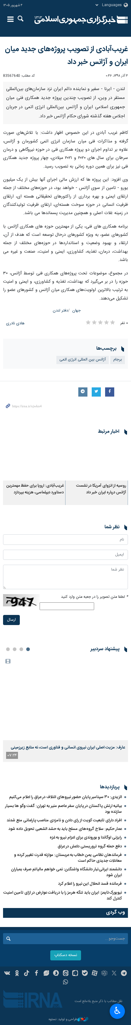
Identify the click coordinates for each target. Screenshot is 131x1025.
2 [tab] (21, 649)
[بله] (85, 974)
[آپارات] (94, 974)
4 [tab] (8, 649)
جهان (76, 310)
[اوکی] (17, 974)
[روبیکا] (104, 974)
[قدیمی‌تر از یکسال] (97, 460)
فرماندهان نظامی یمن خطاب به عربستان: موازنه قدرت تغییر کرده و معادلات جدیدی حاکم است (68, 858)
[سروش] (56, 974)
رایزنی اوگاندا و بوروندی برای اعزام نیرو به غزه (86, 837)
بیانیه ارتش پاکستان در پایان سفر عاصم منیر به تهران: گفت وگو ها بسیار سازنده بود (63, 809)
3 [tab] (14, 649)
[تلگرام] (124, 974)
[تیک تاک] (27, 974)
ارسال (11, 620)
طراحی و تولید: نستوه (63, 1019)
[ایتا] (66, 974)
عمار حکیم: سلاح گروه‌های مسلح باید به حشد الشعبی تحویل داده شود (65, 829)
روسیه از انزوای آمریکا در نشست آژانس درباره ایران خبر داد (101, 489)
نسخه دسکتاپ (65, 955)
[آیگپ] (75, 974)
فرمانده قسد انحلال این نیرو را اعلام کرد (90, 883)
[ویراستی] (46, 974)
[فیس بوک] (36, 974)
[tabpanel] (65, 709)
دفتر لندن (60, 310)
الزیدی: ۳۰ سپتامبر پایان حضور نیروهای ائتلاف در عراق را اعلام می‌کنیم (65, 797)
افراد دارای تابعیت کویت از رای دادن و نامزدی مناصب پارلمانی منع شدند (64, 820)
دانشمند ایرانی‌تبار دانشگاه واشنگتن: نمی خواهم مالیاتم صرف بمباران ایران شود (66, 872)
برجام (117, 359)
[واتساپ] (66, 983)
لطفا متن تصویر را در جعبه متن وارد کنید (94, 597)
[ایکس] (114, 974)
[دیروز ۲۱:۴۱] (65, 698)
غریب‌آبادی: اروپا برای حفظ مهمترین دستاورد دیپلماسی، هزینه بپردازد (35, 489)
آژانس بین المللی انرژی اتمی (82, 359)
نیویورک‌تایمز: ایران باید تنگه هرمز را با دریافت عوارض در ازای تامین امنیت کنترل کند (62, 895)
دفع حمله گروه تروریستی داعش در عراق (90, 846)
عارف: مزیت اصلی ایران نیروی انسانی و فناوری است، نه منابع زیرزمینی (68, 747)
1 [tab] (28, 649)
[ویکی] (7, 974)
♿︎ (117, 1010)
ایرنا (75, 20)
